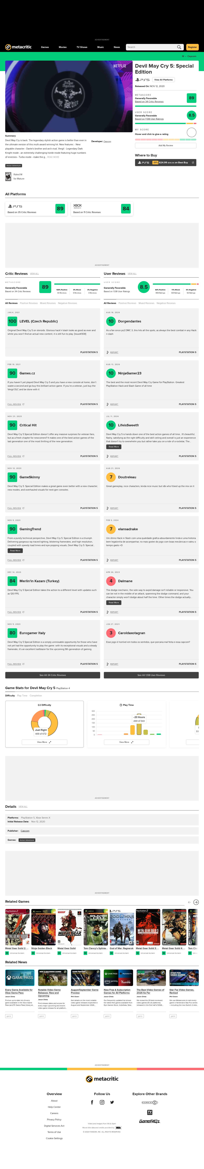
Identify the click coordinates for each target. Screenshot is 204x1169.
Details (10, 806)
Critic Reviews (16, 274)
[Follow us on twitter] (112, 1103)
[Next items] (196, 902)
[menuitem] (45, 47)
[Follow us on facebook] (92, 1103)
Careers (54, 1113)
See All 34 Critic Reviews (53, 675)
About (54, 1100)
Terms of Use (54, 1132)
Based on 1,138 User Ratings (149, 118)
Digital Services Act (54, 1125)
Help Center (54, 1107)
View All (34, 273)
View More (42, 742)
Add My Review (166, 145)
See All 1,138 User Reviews (151, 675)
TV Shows (82, 47)
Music (100, 47)
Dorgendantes (125, 321)
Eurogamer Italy (27, 633)
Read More (15, 550)
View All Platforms (163, 80)
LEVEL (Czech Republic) (33, 321)
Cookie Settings (54, 1138)
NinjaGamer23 (125, 373)
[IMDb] (118, 1127)
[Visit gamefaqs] (149, 1122)
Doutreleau (123, 477)
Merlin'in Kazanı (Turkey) (34, 581)
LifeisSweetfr (124, 425)
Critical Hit (23, 425)
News (117, 47)
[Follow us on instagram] (102, 1103)
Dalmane (121, 581)
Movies (63, 47)
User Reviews (114, 274)
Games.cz (22, 373)
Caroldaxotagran (127, 633)
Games (45, 47)
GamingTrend (25, 529)
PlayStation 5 (89, 352)
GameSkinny (25, 477)
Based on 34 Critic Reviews (149, 101)
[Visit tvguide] (149, 1114)
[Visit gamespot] (149, 1104)
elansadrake (124, 529)
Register (192, 47)
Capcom (191, 56)
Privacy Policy (54, 1119)
